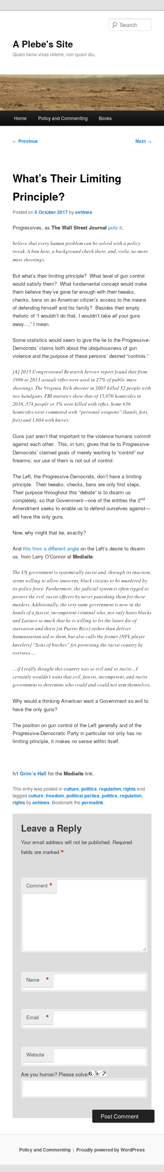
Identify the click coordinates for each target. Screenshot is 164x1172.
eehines (83, 212)
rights (129, 788)
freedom (55, 795)
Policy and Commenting (63, 118)
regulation (110, 788)
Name (37, 980)
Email (37, 1017)
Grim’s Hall (33, 773)
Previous (25, 141)
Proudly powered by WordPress (110, 1149)
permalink (92, 802)
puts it (115, 227)
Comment (39, 885)
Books (105, 118)
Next (143, 141)
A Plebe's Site (43, 43)
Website (35, 1054)
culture (71, 788)
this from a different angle (51, 548)
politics (89, 788)
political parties (83, 795)
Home (20, 118)
